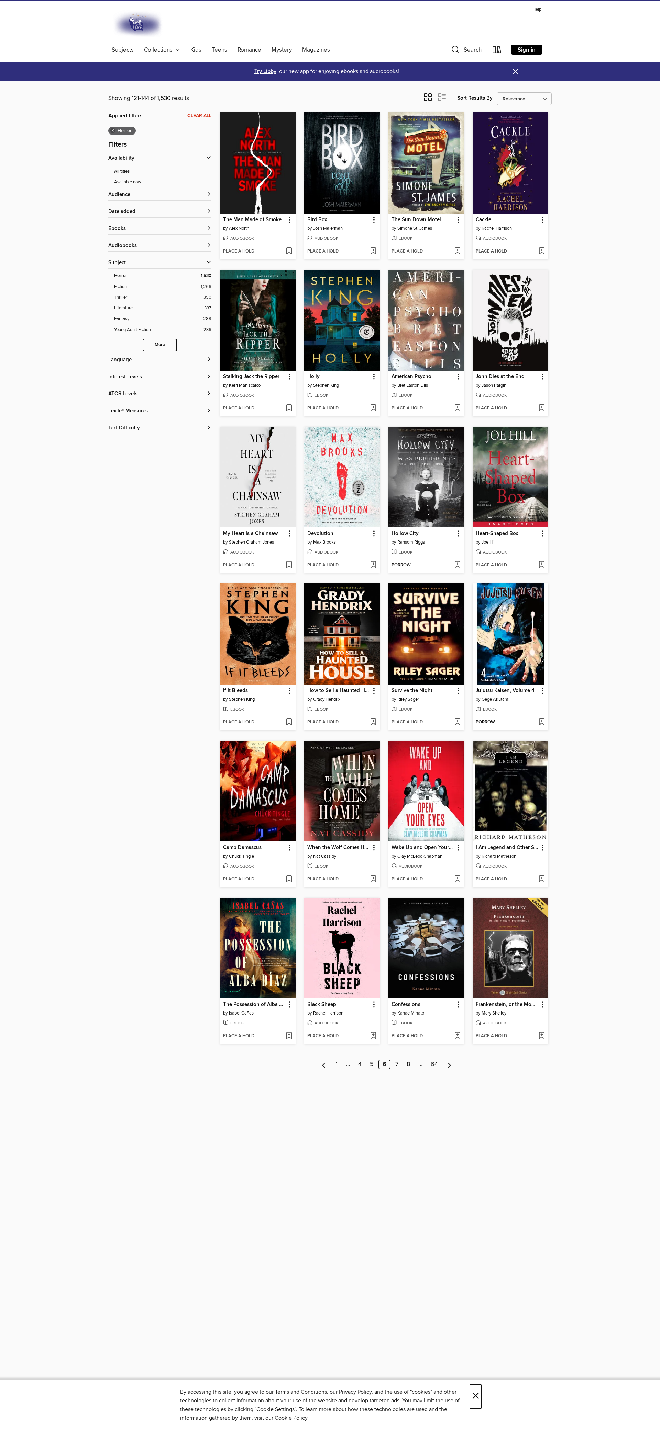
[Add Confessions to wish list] (457, 1036)
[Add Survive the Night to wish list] (457, 722)
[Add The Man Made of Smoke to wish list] (289, 251)
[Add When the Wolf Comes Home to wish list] (373, 879)
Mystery (282, 50)
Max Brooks (324, 542)
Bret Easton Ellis (412, 385)
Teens (219, 50)
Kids (195, 50)
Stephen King (326, 385)
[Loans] (497, 51)
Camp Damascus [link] (242, 848)
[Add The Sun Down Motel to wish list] (457, 251)
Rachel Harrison (497, 228)
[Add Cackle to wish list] (541, 251)
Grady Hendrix (326, 699)
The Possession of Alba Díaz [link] (254, 1004)
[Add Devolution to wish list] (373, 565)
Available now (127, 182)
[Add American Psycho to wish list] (457, 408)
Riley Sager (408, 699)
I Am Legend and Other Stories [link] (507, 848)
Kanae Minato (410, 1013)
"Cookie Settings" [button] (275, 1409)
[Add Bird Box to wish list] (373, 251)
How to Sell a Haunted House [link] (338, 691)
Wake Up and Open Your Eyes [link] (423, 848)
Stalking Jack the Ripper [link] (251, 377)
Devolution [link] (320, 533)
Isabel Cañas (241, 1013)
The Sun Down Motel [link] (416, 220)
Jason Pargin (494, 385)
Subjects (123, 50)
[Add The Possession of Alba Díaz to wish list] (289, 1036)
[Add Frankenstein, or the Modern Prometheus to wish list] (541, 1036)
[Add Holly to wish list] (373, 408)
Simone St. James (414, 228)
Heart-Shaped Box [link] (497, 533)
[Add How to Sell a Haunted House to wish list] (373, 722)
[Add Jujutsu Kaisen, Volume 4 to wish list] (541, 722)
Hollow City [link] (405, 533)
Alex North (239, 228)
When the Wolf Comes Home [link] (338, 848)
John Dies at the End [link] (500, 377)
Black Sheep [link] (321, 1004)
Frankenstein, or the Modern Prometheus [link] (507, 1004)
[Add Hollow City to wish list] (457, 565)
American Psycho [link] (411, 377)
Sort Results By (475, 98)
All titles (122, 171)
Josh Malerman (328, 228)
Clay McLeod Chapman (419, 856)
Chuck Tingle (241, 856)
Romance (249, 50)
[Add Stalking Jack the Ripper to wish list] (289, 408)
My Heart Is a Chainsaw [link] (250, 533)
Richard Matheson (499, 856)
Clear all (199, 115)
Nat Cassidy (324, 856)
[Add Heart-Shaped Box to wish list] (541, 565)
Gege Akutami (495, 699)
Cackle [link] (483, 220)
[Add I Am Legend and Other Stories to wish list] (541, 879)
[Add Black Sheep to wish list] (373, 1036)
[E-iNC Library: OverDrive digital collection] (138, 24)
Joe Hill (489, 542)
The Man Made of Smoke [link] (252, 220)
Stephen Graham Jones (251, 542)
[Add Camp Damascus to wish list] (289, 879)
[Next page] (449, 1064)
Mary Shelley (494, 1013)
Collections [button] (159, 50)
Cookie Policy (291, 1418)
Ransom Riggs (411, 542)
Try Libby (265, 71)
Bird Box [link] (317, 220)
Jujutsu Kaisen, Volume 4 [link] (505, 691)
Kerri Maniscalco (245, 385)
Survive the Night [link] (412, 691)
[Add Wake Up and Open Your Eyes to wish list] (457, 879)
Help (536, 9)
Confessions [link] (406, 1004)
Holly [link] (313, 377)
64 (434, 1064)
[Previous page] (324, 1064)
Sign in (527, 50)
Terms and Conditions (301, 1391)
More (160, 345)
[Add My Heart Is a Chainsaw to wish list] (289, 565)
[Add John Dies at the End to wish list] (541, 408)
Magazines (316, 50)
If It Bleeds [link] (235, 691)
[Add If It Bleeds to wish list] (289, 722)
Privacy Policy (355, 1391)
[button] (466, 51)
